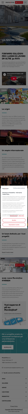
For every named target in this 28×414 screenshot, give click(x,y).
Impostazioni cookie (14, 224)
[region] (14, 207)
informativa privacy (13, 215)
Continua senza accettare (19, 188)
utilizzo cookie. (21, 215)
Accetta (14, 220)
